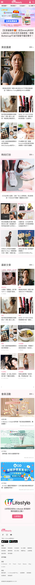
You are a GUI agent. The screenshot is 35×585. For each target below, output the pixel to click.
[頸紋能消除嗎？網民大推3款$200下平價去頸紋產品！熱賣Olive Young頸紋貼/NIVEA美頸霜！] (26, 277)
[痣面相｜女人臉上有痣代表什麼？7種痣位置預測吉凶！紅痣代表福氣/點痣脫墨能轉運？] (9, 361)
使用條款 (29, 572)
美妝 (2, 315)
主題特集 (30, 550)
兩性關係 (3, 550)
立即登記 (17, 516)
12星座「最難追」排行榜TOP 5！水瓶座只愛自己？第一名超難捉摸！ (8, 292)
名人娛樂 (31, 5)
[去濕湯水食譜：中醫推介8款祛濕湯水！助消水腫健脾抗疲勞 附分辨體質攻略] (26, 333)
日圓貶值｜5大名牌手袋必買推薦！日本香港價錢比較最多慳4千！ (26, 224)
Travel (14, 564)
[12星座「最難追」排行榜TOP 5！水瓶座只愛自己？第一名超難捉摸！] (9, 277)
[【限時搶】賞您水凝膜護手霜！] (17, 439)
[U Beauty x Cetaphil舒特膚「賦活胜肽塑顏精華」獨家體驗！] (17, 407)
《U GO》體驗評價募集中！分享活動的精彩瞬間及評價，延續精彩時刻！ (17, 487)
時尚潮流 (13, 5)
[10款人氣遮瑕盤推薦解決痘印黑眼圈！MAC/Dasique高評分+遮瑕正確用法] (9, 333)
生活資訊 (3, 371)
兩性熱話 (3, 287)
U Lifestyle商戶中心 (13, 572)
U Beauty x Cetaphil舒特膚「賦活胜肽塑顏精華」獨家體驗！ (17, 423)
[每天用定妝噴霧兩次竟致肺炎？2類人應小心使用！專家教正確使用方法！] (9, 305)
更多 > (31, 47)
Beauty (25, 564)
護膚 (20, 287)
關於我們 (3, 572)
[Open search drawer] (33, 2)
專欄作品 (23, 550)
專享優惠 (10, 553)
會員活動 (3, 553)
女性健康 (21, 343)
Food (19, 564)
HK (10, 564)
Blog (30, 564)
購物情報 (10, 550)
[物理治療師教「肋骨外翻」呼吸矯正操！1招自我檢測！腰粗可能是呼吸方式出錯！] (26, 361)
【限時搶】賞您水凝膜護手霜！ (10, 453)
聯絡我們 (10, 575)
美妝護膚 (4, 5)
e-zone (3, 566)
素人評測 (16, 550)
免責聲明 (22, 572)
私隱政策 (3, 575)
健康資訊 (30, 548)
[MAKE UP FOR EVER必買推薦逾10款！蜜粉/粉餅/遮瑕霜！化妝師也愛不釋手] (26, 305)
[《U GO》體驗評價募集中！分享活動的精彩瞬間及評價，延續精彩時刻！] (17, 471)
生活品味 (22, 5)
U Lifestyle (4, 564)
